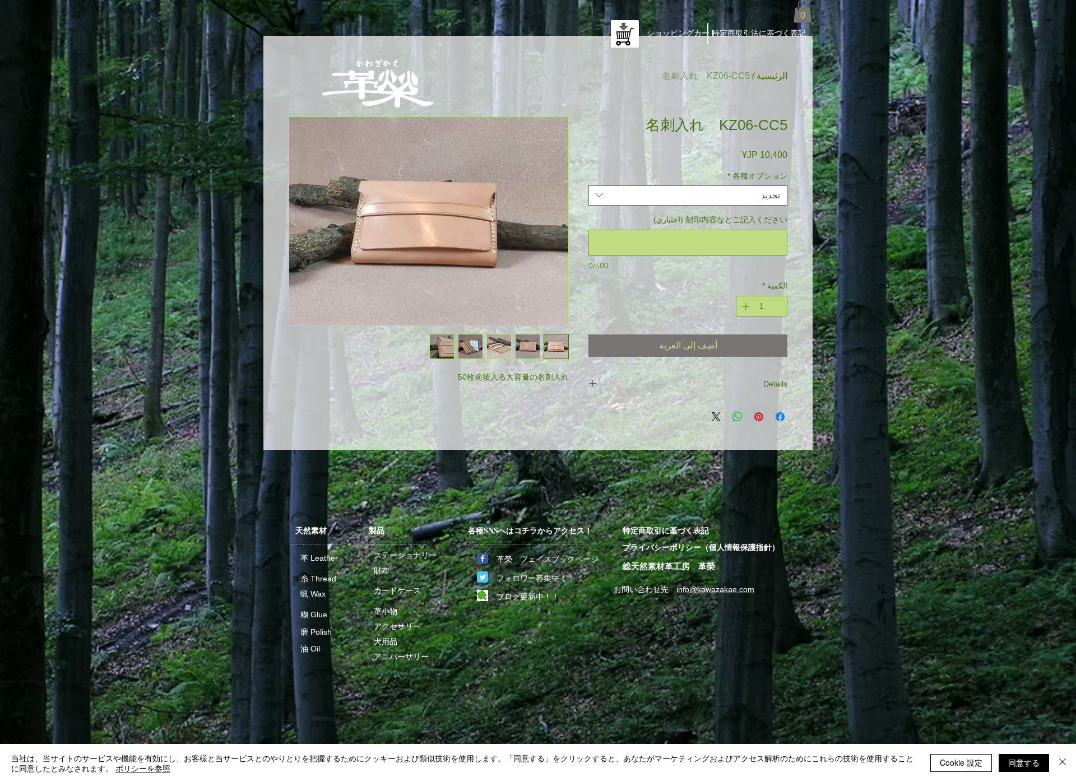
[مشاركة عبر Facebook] (780, 416)
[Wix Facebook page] (482, 558)
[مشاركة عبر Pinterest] (759, 416)
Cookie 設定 (961, 762)
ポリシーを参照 (142, 768)
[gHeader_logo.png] (482, 595)
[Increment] (745, 306)
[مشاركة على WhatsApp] (737, 416)
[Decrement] (779, 306)
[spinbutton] (762, 306)
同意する (1024, 762)
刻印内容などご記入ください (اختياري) (720, 219)
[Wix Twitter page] (482, 577)
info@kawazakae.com (715, 589)
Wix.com (434, 719)
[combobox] (687, 195)
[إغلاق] (1062, 763)
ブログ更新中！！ (528, 596)
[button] (802, 11)
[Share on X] (716, 416)
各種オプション (757, 175)
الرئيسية (772, 76)
